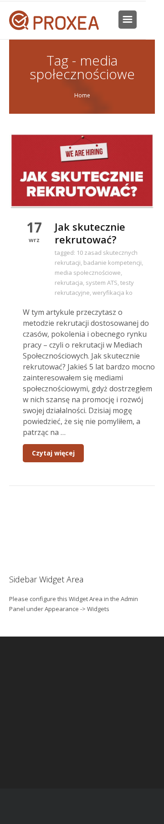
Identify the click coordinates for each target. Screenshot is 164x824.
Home (82, 95)
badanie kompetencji (112, 262)
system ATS (102, 282)
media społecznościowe (88, 272)
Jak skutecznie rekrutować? (90, 233)
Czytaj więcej (53, 453)
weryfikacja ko (112, 292)
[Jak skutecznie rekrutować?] (82, 170)
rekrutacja (69, 282)
